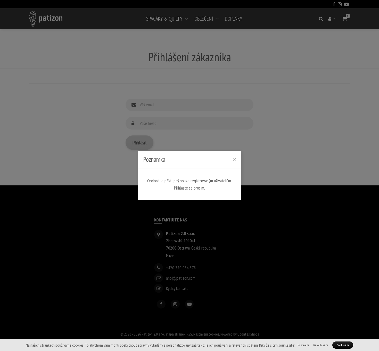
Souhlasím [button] (343, 345)
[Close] (234, 159)
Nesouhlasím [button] (320, 345)
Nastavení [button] (303, 345)
